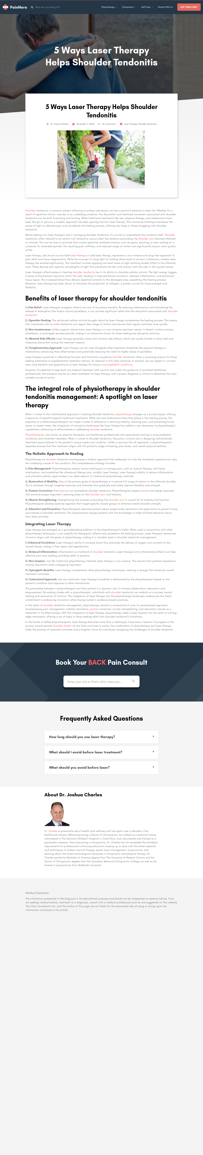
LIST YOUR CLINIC (188, 7)
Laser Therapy (130, 124)
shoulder (55, 324)
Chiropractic (128, 7)
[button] (101, 736)
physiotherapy (124, 414)
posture (63, 490)
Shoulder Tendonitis (147, 124)
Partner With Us (165, 7)
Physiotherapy (108, 7)
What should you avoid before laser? (79, 767)
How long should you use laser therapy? (82, 737)
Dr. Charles (50, 831)
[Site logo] (15, 7)
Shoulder (30, 210)
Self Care (146, 7)
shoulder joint (146, 238)
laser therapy (78, 255)
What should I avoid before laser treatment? (85, 752)
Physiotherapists (34, 434)
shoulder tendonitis (84, 272)
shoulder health (62, 625)
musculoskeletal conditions (116, 364)
